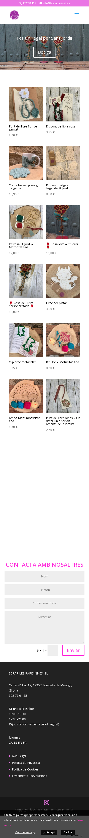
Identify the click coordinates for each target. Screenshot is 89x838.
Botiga (44, 52)
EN (20, 743)
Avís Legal (19, 756)
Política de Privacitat (26, 763)
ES (15, 743)
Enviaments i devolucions (29, 776)
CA (11, 743)
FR (25, 743)
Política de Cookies (25, 769)
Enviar (73, 650)
